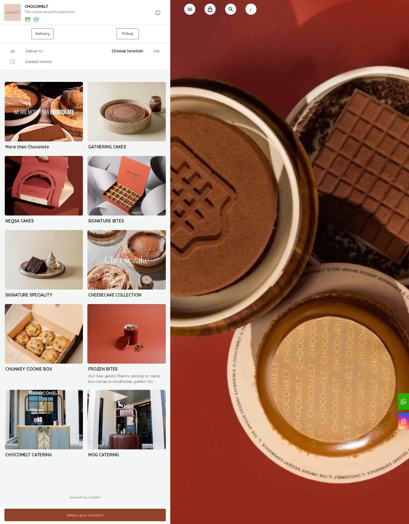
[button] (85, 13)
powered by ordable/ (85, 497)
